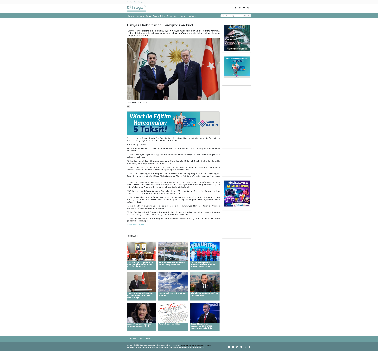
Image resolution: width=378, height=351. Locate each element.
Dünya (148, 16)
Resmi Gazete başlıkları (169, 324)
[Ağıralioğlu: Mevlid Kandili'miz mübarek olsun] (205, 282)
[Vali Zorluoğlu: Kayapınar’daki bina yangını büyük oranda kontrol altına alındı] (141, 251)
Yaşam (156, 16)
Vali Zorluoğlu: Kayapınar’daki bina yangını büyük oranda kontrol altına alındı (141, 264)
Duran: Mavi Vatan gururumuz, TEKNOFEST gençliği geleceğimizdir (201, 326)
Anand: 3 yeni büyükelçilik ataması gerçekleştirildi (139, 325)
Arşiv (135, 2)
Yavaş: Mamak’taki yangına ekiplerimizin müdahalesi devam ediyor (140, 295)
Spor (176, 16)
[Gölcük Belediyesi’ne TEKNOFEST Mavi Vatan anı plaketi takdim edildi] (205, 251)
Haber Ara (247, 16)
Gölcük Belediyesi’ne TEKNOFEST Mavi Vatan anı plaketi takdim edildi (203, 264)
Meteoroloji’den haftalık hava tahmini (172, 294)
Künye (141, 2)
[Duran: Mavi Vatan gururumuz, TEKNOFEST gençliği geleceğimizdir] (205, 313)
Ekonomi (140, 16)
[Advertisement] (236, 102)
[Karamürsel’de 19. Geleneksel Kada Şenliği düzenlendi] (173, 251)
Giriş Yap (130, 2)
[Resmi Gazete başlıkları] (173, 313)
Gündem (131, 16)
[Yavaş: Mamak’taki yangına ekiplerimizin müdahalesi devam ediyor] (141, 282)
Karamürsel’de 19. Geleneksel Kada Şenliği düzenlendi (172, 263)
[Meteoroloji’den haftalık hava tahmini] (173, 282)
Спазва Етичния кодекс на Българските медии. (196, 345)
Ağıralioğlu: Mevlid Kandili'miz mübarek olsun (204, 294)
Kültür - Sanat (166, 16)
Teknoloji (183, 16)
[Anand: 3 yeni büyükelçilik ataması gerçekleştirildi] (141, 313)
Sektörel (192, 16)
